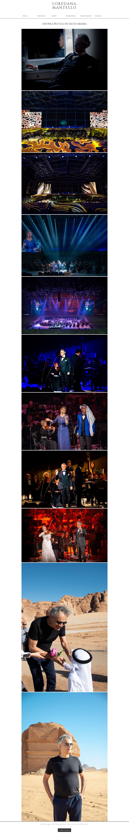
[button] (43, 16)
